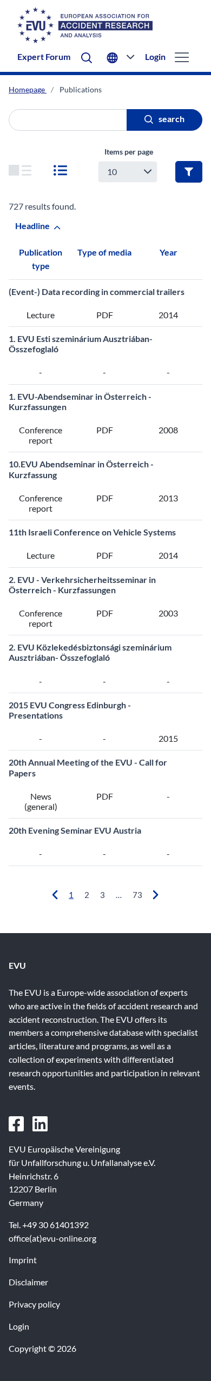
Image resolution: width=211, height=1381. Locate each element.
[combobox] (127, 172)
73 (137, 895)
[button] (86, 57)
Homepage (28, 89)
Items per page (128, 151)
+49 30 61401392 (55, 1224)
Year (168, 252)
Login (155, 56)
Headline (33, 225)
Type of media (104, 252)
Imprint (23, 1260)
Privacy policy (34, 1304)
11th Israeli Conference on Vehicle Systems (92, 532)
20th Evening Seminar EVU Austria (75, 830)
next (158, 895)
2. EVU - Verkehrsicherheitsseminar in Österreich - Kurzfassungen (82, 584)
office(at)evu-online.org (52, 1238)
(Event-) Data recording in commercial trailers (96, 291)
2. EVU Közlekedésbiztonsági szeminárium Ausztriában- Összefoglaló (90, 652)
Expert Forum (43, 56)
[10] (20, 171)
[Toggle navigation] (180, 57)
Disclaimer (28, 1282)
